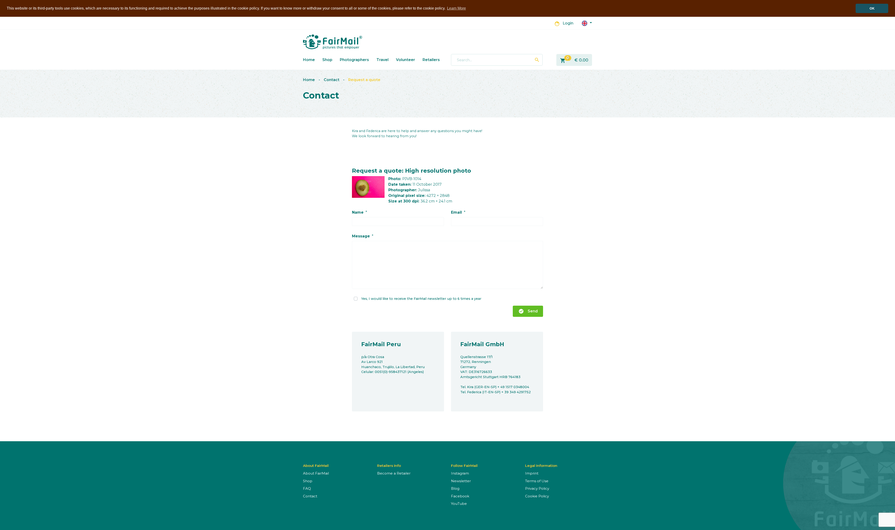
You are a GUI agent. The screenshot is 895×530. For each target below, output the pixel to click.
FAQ (307, 488)
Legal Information (541, 465)
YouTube (459, 503)
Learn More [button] (456, 8)
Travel (382, 60)
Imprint (531, 473)
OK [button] (872, 8)
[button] (587, 23)
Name (358, 212)
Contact (331, 80)
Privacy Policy (537, 488)
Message (361, 236)
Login (568, 23)
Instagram (460, 473)
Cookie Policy (537, 496)
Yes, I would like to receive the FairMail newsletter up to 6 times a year (421, 299)
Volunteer (405, 60)
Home (309, 60)
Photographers (354, 60)
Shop (327, 60)
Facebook (460, 496)
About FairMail (316, 473)
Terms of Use (536, 481)
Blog (455, 488)
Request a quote (364, 80)
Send (528, 311)
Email (456, 212)
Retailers (431, 60)
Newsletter (461, 481)
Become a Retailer (393, 473)
